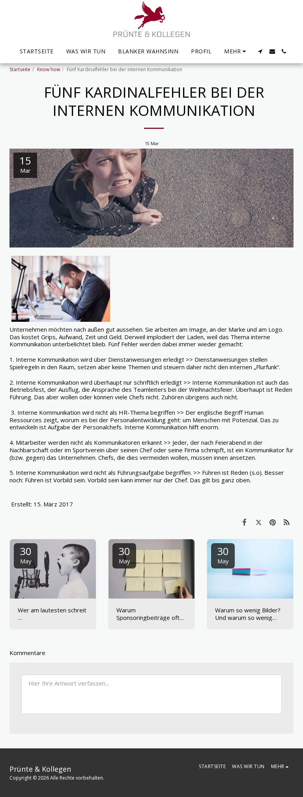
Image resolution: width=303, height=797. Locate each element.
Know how (48, 69)
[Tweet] (259, 522)
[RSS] (287, 522)
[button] (260, 51)
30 (26, 554)
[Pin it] (273, 522)
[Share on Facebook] (245, 522)
